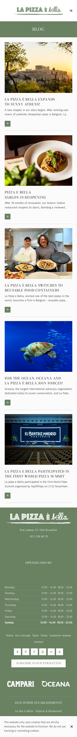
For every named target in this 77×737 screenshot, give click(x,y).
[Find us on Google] (34, 651)
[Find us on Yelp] (59, 651)
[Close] (71, 726)
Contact (38, 641)
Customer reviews (60, 635)
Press (44, 635)
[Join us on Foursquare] (25, 651)
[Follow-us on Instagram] (42, 651)
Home (9, 635)
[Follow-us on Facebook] (17, 651)
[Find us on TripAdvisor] (51, 651)
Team (35, 635)
